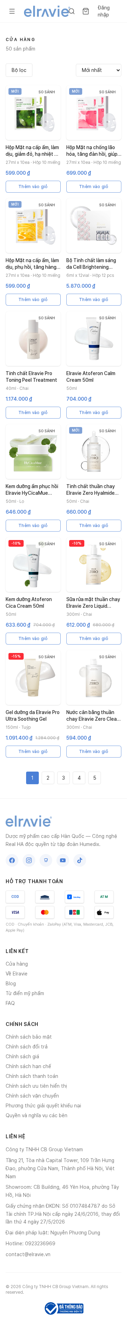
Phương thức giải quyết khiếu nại (43, 1105)
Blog (11, 983)
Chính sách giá (22, 1056)
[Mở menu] (12, 11)
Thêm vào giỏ (33, 186)
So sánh (46, 92)
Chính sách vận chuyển (32, 1096)
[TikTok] (79, 860)
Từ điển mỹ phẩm (25, 993)
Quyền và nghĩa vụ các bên (36, 1115)
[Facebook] (12, 860)
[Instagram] (29, 860)
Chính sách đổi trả (27, 1046)
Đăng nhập (104, 11)
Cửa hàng (17, 964)
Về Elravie (17, 974)
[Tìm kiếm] (71, 11)
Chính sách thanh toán (32, 1076)
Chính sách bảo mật (29, 1037)
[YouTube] (62, 860)
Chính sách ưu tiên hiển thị (36, 1086)
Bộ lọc (19, 70)
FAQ (10, 1003)
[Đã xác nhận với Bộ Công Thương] (63, 1308)
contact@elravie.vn (28, 1254)
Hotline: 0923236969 (30, 1243)
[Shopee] (46, 860)
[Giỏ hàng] (85, 11)
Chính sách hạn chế (28, 1066)
